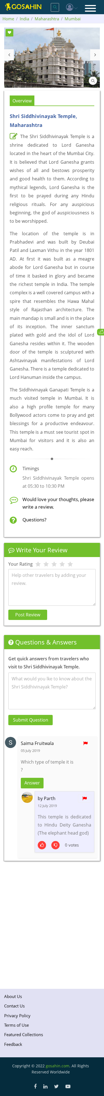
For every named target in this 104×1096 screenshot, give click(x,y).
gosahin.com (57, 1065)
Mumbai (73, 18)
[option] (52, 58)
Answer (32, 783)
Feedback (13, 1044)
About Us (13, 996)
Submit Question (30, 720)
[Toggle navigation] (90, 9)
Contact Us (14, 1006)
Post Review (27, 615)
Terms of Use (16, 1025)
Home (8, 18)
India (24, 18)
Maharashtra (47, 18)
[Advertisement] (52, 923)
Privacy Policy (17, 1015)
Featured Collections (23, 1034)
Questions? (34, 519)
